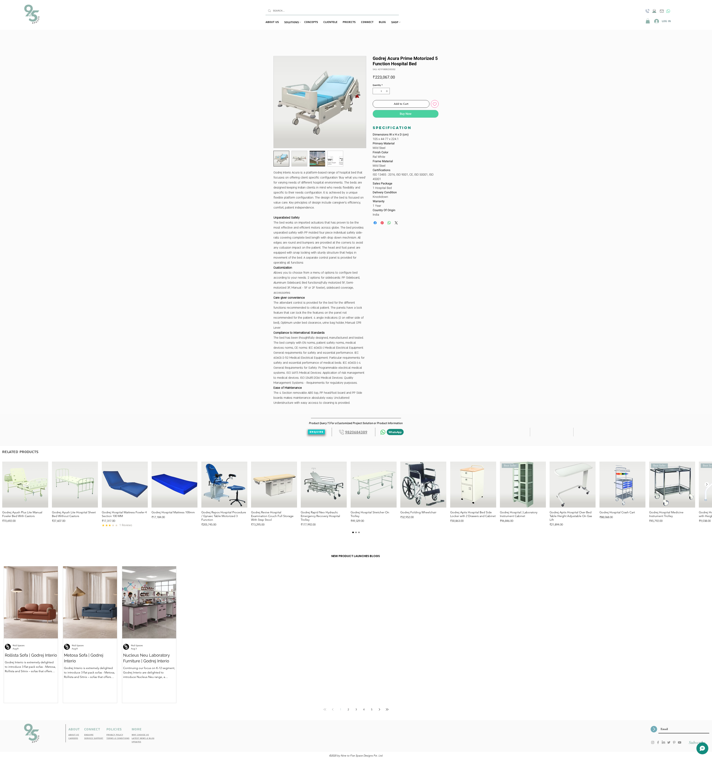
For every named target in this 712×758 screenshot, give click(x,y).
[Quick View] (25, 485)
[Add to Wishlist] (435, 104)
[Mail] (662, 11)
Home (277, 43)
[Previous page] (332, 709)
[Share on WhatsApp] (389, 223)
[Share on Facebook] (375, 223)
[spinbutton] (381, 91)
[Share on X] (396, 223)
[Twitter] (669, 743)
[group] (356, 495)
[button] (294, 22)
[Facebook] (658, 743)
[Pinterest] (674, 743)
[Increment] (387, 91)
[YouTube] (680, 743)
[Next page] (379, 709)
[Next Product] (707, 485)
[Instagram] (653, 743)
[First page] (325, 709)
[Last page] (387, 709)
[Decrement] (375, 91)
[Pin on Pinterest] (382, 223)
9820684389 (356, 432)
